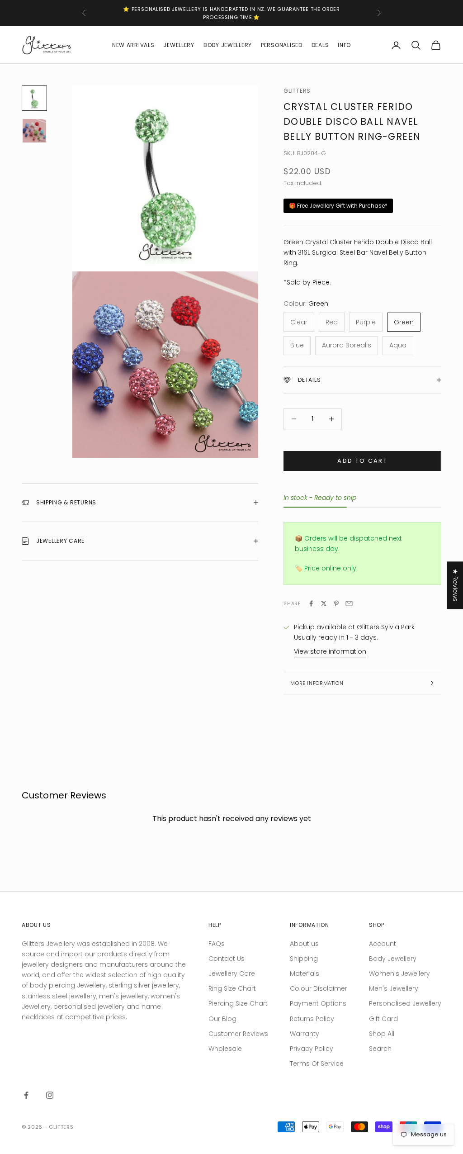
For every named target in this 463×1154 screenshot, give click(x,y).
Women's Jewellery (399, 973)
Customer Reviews (238, 1033)
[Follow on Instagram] (49, 1095)
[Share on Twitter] (323, 603)
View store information (330, 651)
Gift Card (383, 1018)
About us (304, 943)
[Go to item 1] (34, 98)
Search (380, 1048)
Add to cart (362, 460)
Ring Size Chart (232, 988)
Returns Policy (312, 1018)
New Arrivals (133, 45)
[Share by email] (349, 603)
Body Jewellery (227, 45)
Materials (304, 973)
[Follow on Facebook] (26, 1095)
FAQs (216, 943)
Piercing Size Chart (238, 1003)
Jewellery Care (231, 973)
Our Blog (222, 1018)
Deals (320, 45)
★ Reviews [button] (455, 585)
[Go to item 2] (34, 130)
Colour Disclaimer (318, 988)
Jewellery (178, 45)
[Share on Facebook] (311, 603)
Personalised (281, 45)
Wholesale (225, 1048)
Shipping (304, 958)
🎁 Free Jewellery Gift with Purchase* (338, 205)
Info (344, 45)
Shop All (381, 1033)
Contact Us (226, 958)
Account (382, 943)
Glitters (297, 91)
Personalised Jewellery (405, 1003)
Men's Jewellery (393, 988)
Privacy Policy (311, 1048)
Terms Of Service (317, 1063)
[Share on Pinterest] (336, 603)
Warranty (304, 1033)
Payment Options (318, 1003)
